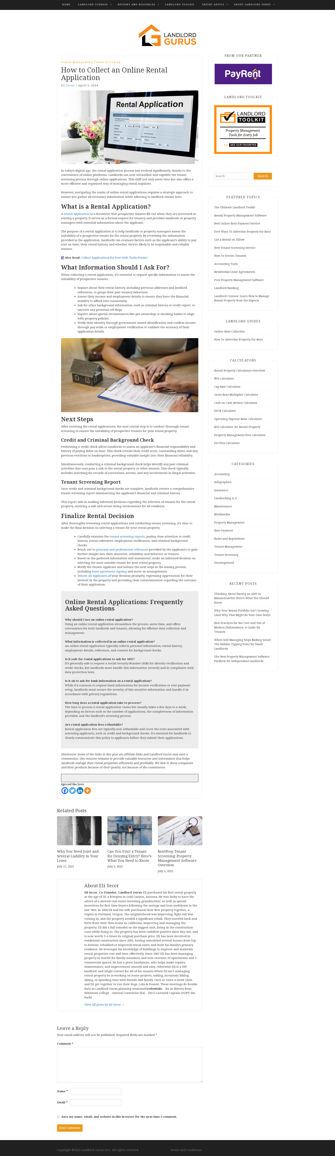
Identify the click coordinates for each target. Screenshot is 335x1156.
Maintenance (223, 506)
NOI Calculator (224, 378)
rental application (77, 214)
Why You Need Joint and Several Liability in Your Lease (78, 856)
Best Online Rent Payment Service (237, 223)
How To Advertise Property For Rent (238, 339)
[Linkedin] (80, 790)
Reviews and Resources (136, 4)
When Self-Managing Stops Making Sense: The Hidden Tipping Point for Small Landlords (242, 644)
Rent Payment (223, 530)
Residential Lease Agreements (234, 271)
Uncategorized (224, 562)
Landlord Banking (226, 288)
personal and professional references (122, 549)
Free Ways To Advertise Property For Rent (242, 231)
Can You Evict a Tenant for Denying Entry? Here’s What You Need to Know (129, 856)
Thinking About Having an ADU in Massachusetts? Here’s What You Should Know (241, 598)
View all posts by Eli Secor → (104, 1004)
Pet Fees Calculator (227, 443)
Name (62, 1091)
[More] (87, 790)
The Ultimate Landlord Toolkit (234, 207)
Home (66, 4)
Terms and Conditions (186, 1150)
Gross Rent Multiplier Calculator (236, 394)
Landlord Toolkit (179, 4)
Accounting (222, 474)
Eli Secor (68, 85)
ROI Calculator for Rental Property (237, 426)
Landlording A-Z (225, 498)
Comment (65, 1043)
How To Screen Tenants (230, 255)
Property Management (229, 522)
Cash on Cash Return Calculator (235, 402)
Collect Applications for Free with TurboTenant (114, 257)
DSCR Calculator (225, 410)
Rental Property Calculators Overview (239, 370)
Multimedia (222, 514)
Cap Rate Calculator (227, 386)
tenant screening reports (127, 536)
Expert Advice (213, 4)
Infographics (222, 482)
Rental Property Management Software (240, 215)
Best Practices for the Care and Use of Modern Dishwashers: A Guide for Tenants (239, 627)
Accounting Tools (226, 263)
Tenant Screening (107, 62)
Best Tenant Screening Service (235, 247)
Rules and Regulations (229, 538)
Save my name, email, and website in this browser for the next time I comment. (119, 1116)
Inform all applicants (92, 576)
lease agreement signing (109, 571)
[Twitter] (72, 790)
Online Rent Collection (229, 331)
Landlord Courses (93, 4)
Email (62, 1102)
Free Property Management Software (239, 280)
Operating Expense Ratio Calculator (238, 419)
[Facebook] (64, 790)
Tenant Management (76, 62)
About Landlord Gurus (252, 4)
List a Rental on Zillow (229, 239)
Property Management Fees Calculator (240, 435)
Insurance (221, 490)
